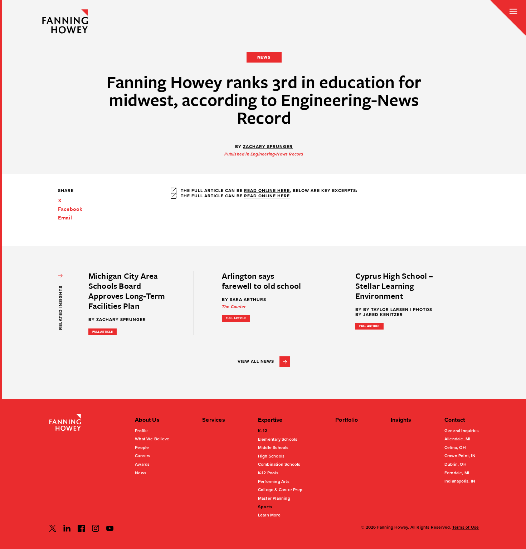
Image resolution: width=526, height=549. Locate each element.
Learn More (269, 515)
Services (213, 420)
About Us (147, 420)
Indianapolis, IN (459, 481)
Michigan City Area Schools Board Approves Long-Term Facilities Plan (126, 291)
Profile (141, 430)
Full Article (102, 331)
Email (65, 217)
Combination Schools (279, 464)
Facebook (70, 209)
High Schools (271, 456)
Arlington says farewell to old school (261, 281)
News (140, 472)
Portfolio (346, 420)
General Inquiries (461, 430)
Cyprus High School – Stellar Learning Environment (394, 286)
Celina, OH (455, 447)
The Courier (233, 306)
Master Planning (274, 498)
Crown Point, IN (460, 455)
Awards (142, 464)
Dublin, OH (455, 464)
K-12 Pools (268, 472)
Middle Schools (273, 447)
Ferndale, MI (456, 472)
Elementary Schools (278, 439)
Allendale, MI (457, 438)
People (142, 447)
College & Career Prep (280, 489)
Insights (401, 420)
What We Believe (152, 438)
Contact (454, 420)
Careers (142, 455)
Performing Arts (273, 481)
